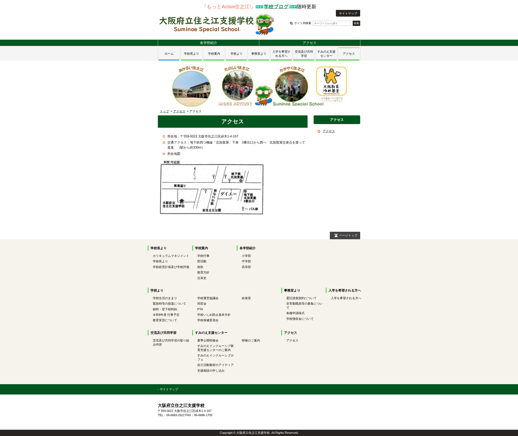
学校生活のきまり (165, 298)
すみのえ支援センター (211, 332)
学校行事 (203, 255)
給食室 (246, 298)
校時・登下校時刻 (165, 309)
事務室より (258, 53)
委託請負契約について (301, 298)
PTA (200, 309)
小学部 (246, 255)
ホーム (169, 53)
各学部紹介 (208, 43)
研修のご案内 (251, 340)
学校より (236, 53)
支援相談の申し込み (211, 370)
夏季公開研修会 (208, 340)
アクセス (309, 43)
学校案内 (214, 53)
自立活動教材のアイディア (215, 365)
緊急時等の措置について (169, 303)
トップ (164, 111)
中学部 (246, 261)
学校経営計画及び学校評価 (171, 267)
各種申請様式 (295, 313)
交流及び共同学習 (163, 332)
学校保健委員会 (208, 320)
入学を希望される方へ (345, 290)
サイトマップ (348, 13)
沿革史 (201, 278)
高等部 (246, 267)
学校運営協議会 (208, 298)
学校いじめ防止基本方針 (214, 314)
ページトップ (348, 235)
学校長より (191, 53)
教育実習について (165, 320)
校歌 (200, 267)
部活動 (201, 261)
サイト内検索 (302, 23)
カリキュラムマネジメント (171, 255)
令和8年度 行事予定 (166, 314)
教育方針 (203, 272)
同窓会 (201, 303)
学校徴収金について (300, 318)
